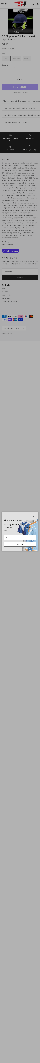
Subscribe (20, 544)
